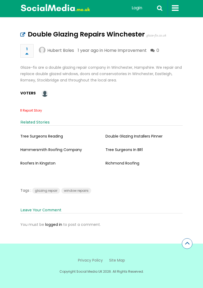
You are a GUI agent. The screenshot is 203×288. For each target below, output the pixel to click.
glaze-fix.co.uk (156, 35)
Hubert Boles (60, 50)
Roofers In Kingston (38, 163)
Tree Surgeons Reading (41, 136)
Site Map (117, 260)
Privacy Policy (90, 260)
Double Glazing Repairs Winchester (86, 34)
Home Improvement (125, 50)
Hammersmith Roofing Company (51, 149)
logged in (53, 224)
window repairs (76, 190)
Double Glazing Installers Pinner (134, 136)
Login (137, 8)
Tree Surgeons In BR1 (124, 149)
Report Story (32, 110)
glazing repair (46, 190)
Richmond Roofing (122, 163)
